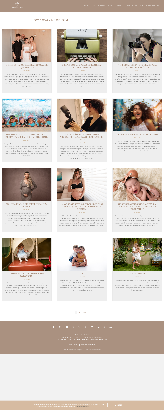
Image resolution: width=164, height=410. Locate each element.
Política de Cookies (82, 407)
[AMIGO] (82, 254)
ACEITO (119, 405)
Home (86, 6)
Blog (110, 6)
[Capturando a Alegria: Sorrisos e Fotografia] (26, 254)
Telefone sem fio (152, 6)
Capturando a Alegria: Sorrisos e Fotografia (27, 274)
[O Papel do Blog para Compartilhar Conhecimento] (82, 45)
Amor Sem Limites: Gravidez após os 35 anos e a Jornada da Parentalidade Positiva (82, 206)
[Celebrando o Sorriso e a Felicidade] (137, 115)
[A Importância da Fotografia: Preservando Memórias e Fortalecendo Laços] (82, 115)
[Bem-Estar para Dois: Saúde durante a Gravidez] (26, 184)
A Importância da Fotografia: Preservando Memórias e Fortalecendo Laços (82, 137)
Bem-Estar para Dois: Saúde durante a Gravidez (27, 205)
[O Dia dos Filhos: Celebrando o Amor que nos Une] (26, 45)
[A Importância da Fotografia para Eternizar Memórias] (137, 45)
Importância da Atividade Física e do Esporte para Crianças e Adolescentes (26, 135)
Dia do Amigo (137, 273)
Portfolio (119, 6)
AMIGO (82, 273)
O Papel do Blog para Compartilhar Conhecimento (82, 66)
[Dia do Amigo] (137, 254)
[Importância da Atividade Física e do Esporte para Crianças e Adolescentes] (26, 115)
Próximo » (85, 313)
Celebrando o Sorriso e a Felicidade (137, 134)
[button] (73, 345)
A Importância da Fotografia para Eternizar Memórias (137, 66)
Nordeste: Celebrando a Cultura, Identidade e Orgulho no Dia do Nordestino (137, 206)
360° (141, 6)
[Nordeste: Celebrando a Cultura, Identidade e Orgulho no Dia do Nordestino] (137, 184)
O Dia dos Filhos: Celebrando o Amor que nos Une (27, 66)
